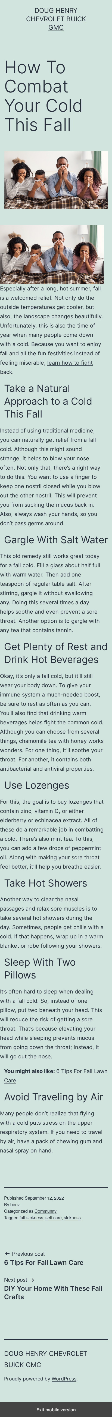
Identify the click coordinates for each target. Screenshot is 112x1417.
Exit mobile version (56, 1409)
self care (53, 1217)
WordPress (64, 1379)
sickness (72, 1217)
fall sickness (31, 1217)
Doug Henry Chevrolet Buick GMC (56, 19)
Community (46, 1211)
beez (15, 1204)
